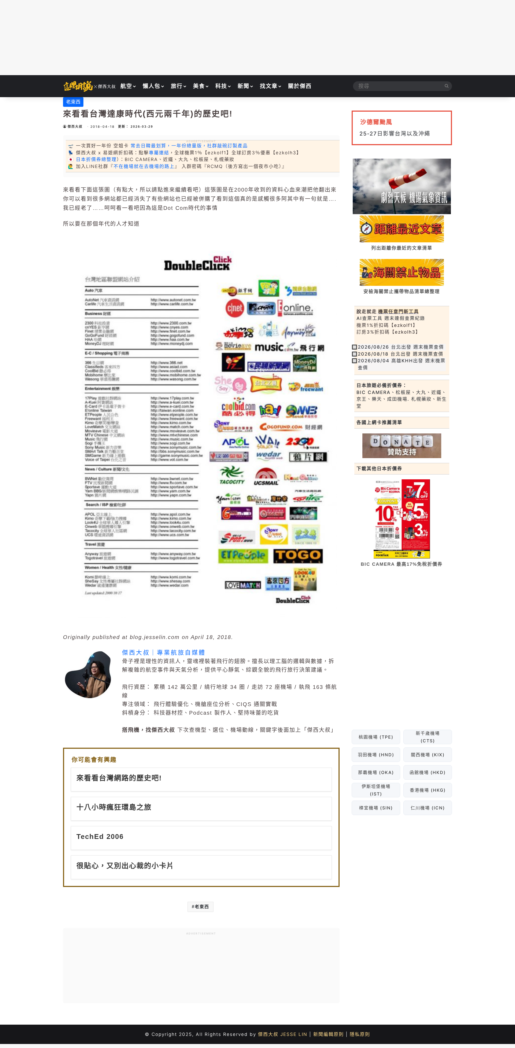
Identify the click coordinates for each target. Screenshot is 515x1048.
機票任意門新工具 (398, 311)
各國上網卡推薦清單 (379, 422)
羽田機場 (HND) (376, 754)
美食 (199, 86)
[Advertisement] (257, 37)
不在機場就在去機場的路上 (144, 166)
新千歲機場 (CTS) (427, 737)
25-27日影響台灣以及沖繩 (394, 133)
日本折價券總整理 (96, 159)
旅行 (177, 86)
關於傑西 (300, 86)
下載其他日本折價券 (379, 468)
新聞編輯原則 (328, 1034)
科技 (221, 86)
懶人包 (151, 86)
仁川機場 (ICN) (427, 807)
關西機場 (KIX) (427, 754)
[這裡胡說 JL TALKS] (90, 86)
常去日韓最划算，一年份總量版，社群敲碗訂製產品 (189, 145)
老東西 (73, 102)
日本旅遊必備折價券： (381, 385)
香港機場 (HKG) (428, 790)
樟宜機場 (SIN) (376, 807)
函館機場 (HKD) (428, 772)
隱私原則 (360, 1034)
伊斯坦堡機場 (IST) (375, 790)
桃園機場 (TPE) (375, 737)
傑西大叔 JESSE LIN (282, 1034)
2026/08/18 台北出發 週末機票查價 (400, 354)
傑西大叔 (75, 127)
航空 (126, 86)
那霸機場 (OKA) (376, 772)
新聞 (243, 86)
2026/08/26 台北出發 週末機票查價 (401, 347)
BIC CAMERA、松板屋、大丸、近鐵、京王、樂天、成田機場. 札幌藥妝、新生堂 (401, 399)
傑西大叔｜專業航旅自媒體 (164, 652)
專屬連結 (159, 152)
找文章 (269, 86)
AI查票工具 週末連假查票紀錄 (390, 318)
